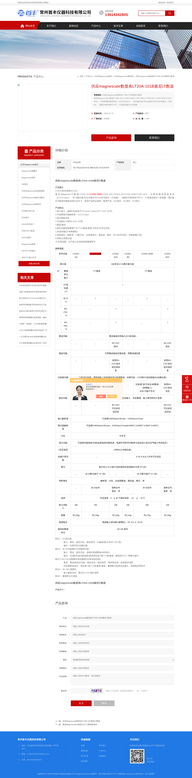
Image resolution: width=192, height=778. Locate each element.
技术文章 (118, 26)
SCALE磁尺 (26, 237)
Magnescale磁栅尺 (29, 171)
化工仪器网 (149, 774)
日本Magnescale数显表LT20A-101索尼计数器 (81, 721)
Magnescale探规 (28, 244)
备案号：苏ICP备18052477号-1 (104, 774)
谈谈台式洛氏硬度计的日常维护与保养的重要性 (34, 311)
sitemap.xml (130, 774)
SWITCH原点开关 (29, 257)
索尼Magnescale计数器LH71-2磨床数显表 (80, 724)
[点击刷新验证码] (96, 691)
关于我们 (51, 26)
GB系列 (25, 184)
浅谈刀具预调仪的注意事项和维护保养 (34, 292)
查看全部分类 (34, 264)
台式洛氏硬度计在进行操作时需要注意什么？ (34, 285)
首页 (82, 76)
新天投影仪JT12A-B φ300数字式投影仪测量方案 (34, 298)
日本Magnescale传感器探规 (33, 191)
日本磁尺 (25, 217)
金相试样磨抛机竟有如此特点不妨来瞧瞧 (34, 305)
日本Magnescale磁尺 (103, 76)
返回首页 (161, 3)
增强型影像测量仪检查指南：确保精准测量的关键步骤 (34, 317)
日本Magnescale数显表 (124, 76)
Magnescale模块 (28, 178)
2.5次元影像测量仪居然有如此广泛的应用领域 (34, 330)
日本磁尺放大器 (28, 211)
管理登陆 (121, 774)
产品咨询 (111, 137)
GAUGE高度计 (28, 224)
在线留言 (141, 26)
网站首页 (30, 26)
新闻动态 (73, 26)
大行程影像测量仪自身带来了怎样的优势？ (34, 343)
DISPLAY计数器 (28, 231)
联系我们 (170, 3)
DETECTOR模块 (28, 251)
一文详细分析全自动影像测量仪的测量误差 (34, 337)
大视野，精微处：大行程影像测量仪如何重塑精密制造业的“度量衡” (34, 324)
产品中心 (96, 26)
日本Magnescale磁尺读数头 (33, 197)
